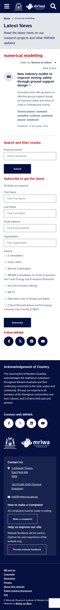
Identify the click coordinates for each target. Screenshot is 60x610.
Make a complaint (22, 519)
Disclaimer (9, 578)
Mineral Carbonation (19, 268)
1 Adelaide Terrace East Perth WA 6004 (22, 472)
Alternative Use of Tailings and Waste (28, 298)
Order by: (25, 62)
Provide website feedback (27, 549)
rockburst (35, 115)
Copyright (9, 574)
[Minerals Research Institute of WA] (29, 6)
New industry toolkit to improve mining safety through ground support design (35, 79)
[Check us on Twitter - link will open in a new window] (20, 423)
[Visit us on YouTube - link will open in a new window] (43, 423)
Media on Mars (24, 603)
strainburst (33, 119)
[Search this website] (53, 6)
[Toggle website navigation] (6, 6)
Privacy (8, 582)
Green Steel (14, 262)
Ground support (26, 111)
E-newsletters (15, 255)
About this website (14, 586)
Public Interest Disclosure (18, 591)
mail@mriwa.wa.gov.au (25, 496)
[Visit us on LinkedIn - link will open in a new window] (31, 423)
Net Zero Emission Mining (22, 285)
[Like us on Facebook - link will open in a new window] (8, 423)
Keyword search (13, 149)
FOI (6, 595)
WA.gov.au (9, 570)
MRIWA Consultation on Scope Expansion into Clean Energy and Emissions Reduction (30, 277)
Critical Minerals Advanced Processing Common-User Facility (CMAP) (28, 307)
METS (11, 292)
